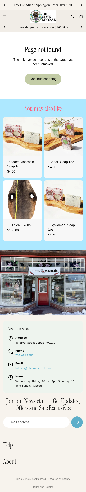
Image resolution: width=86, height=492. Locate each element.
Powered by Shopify (59, 479)
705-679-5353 (24, 355)
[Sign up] (77, 422)
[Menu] (4, 16)
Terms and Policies (43, 487)
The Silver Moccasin (36, 479)
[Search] (72, 16)
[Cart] (81, 16)
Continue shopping (43, 79)
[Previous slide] (4, 5)
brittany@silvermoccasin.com (33, 368)
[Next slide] (81, 5)
